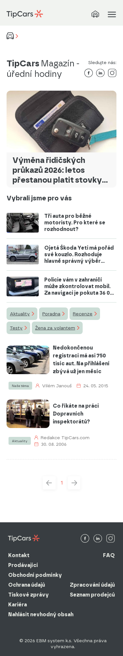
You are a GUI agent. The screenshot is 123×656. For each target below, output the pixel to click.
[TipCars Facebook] (85, 539)
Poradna (51, 313)
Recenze (82, 313)
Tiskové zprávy (28, 595)
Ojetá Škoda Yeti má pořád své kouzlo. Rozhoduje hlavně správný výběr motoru (79, 254)
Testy (16, 327)
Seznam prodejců (92, 595)
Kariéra (17, 604)
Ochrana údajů (26, 585)
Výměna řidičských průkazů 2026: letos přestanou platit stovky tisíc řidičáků (57, 170)
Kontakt (19, 555)
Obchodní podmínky (35, 575)
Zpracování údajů (92, 585)
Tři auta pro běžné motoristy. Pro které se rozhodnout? (74, 222)
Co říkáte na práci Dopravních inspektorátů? (76, 414)
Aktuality (20, 313)
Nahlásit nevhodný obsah (40, 614)
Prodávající (23, 565)
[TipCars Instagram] (110, 539)
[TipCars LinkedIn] (97, 539)
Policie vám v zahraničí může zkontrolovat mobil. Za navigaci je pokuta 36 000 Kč (80, 286)
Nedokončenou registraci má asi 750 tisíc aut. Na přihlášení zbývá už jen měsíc (81, 359)
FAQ (109, 555)
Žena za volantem (55, 327)
